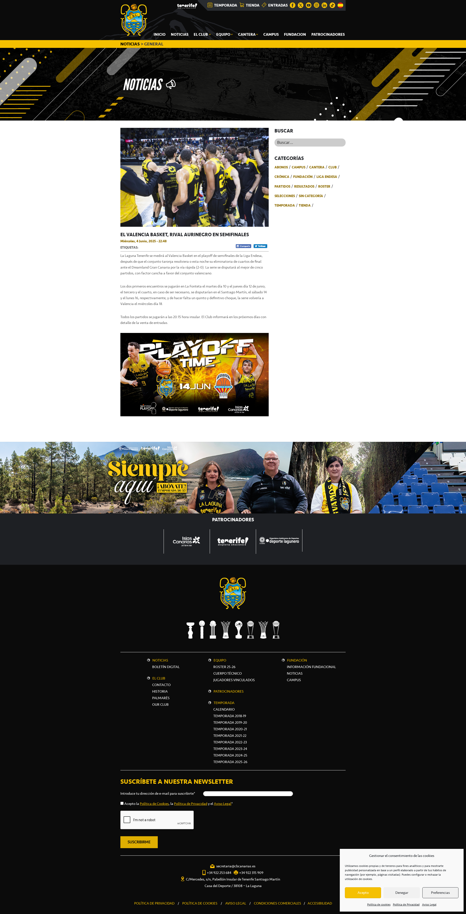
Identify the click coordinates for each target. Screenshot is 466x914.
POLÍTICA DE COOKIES (199, 903)
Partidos (282, 186)
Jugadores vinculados (234, 680)
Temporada (285, 205)
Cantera (317, 167)
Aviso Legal (429, 904)
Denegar (401, 893)
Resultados (304, 186)
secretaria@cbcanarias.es (235, 866)
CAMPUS (294, 680)
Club (332, 167)
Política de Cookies (154, 804)
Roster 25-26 (224, 667)
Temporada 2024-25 (230, 755)
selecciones (285, 196)
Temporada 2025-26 (230, 762)
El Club (158, 678)
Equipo (220, 660)
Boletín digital (166, 667)
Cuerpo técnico (227, 673)
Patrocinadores (229, 691)
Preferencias (440, 893)
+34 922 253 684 (219, 873)
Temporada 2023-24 (230, 749)
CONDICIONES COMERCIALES (277, 903)
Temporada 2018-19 (229, 716)
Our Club (160, 704)
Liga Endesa (326, 176)
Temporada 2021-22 (229, 736)
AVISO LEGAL (235, 903)
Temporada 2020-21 (230, 729)
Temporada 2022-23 (230, 742)
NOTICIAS (130, 44)
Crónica (282, 176)
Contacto (161, 685)
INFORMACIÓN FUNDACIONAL (311, 667)
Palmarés (161, 698)
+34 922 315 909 (251, 873)
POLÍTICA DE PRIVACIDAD (154, 903)
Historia (160, 691)
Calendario (224, 709)
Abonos (281, 167)
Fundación (303, 176)
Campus (298, 167)
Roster (324, 186)
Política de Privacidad (406, 904)
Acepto (363, 893)
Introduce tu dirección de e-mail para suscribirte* (157, 793)
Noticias (160, 660)
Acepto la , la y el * (178, 804)
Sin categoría (311, 196)
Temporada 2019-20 (230, 722)
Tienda (305, 205)
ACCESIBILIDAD (320, 903)
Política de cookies (379, 904)
